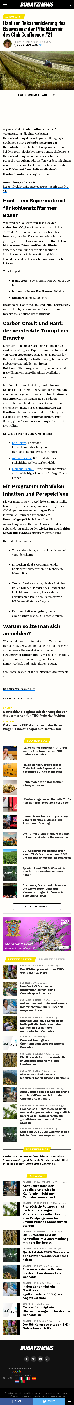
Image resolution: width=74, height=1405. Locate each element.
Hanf (29, 698)
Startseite (14, 17)
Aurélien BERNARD (27, 45)
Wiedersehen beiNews (20, 1370)
